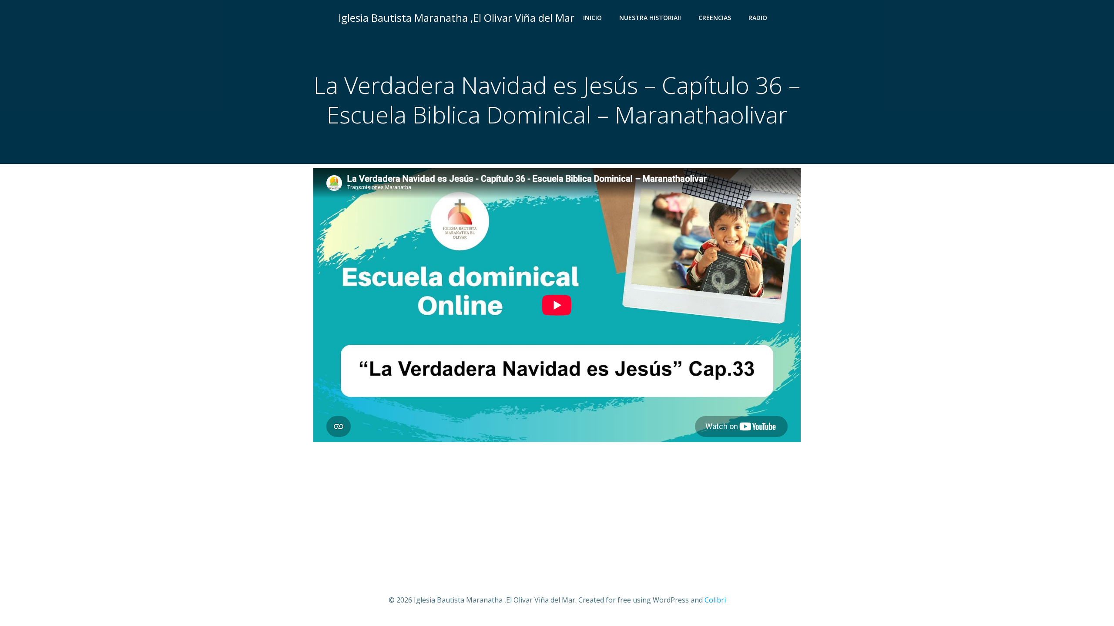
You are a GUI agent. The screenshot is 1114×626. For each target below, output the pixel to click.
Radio (757, 17)
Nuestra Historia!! (650, 17)
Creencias (714, 17)
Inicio (592, 17)
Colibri (715, 600)
